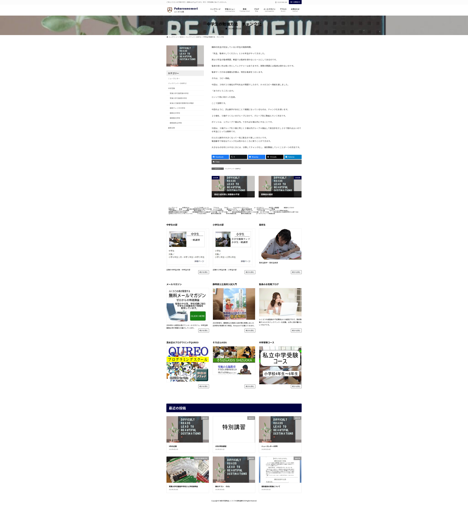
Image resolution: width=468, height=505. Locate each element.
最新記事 (171, 128)
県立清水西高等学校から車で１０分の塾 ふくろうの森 (250, 212)
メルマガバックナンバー (241, 207)
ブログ (226, 207)
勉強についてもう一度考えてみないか (240, 210)
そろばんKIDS (201, 213)
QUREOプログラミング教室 (266, 209)
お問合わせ (185, 207)
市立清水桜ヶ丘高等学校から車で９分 (285, 212)
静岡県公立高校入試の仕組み (178, 212)
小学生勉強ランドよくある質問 (179, 210)
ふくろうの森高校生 (216, 210)
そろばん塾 (261, 210)
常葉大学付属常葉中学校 (179, 93)
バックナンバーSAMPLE (233, 169)
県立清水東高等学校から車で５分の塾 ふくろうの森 (204, 209)
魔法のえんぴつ (232, 209)
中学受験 (171, 88)
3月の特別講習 (220, 446)
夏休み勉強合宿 (216, 213)
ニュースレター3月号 (269, 446)
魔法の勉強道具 (247, 209)
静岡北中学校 (175, 113)
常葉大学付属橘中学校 (178, 98)
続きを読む (203, 272)
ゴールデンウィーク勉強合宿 (265, 213)
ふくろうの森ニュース (201, 207)
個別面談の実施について (270, 486)
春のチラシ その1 (222, 486)
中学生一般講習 (274, 207)
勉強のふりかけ (289, 207)
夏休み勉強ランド (199, 210)
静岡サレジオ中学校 (177, 108)
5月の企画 (173, 446)
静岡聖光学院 (175, 118)
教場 (180, 209)
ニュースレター (174, 78)
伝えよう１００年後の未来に (279, 210)
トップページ (173, 207)
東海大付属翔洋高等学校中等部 (182, 103)
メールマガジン (259, 207)
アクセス (216, 207)
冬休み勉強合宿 (231, 213)
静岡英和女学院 (176, 123)
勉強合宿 (171, 209)
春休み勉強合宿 (246, 213)
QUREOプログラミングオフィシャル (181, 213)
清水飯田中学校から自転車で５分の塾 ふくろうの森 (209, 212)
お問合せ (296, 2)
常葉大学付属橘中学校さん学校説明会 (183, 486)
